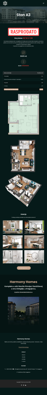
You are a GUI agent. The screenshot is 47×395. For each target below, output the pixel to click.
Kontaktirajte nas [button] (23, 268)
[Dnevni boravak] (13, 227)
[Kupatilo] (13, 256)
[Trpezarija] (34, 227)
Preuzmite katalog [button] (23, 347)
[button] (43, 3)
